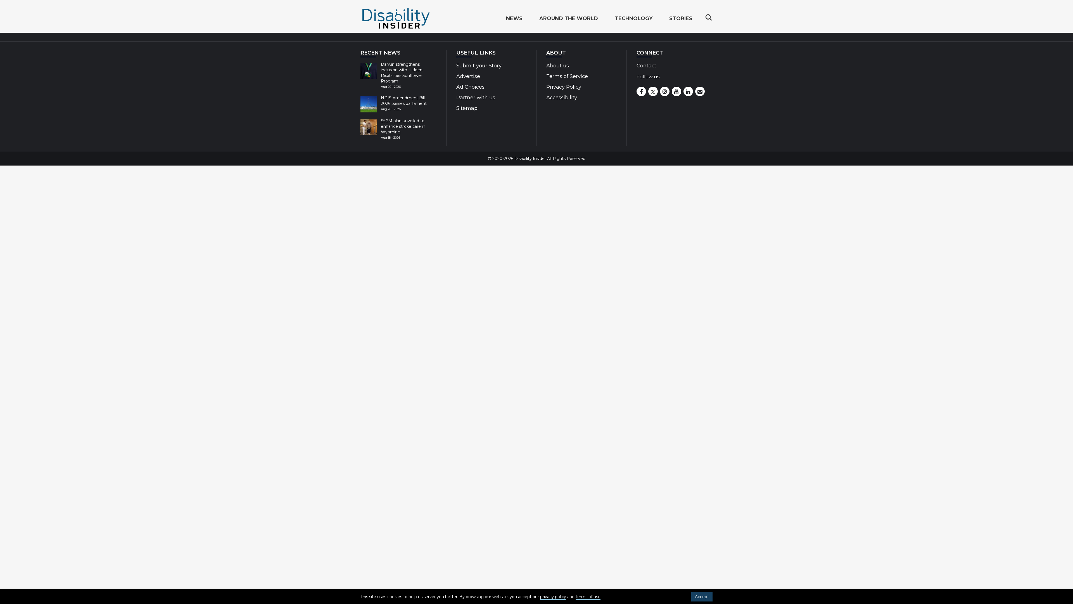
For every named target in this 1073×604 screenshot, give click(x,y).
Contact (646, 66)
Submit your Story (479, 66)
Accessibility (561, 98)
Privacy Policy (563, 87)
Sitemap (467, 108)
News (514, 18)
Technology (633, 18)
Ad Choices (470, 87)
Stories (680, 18)
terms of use (588, 596)
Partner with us (475, 98)
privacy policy (553, 596)
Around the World (568, 18)
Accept (702, 596)
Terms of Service (567, 76)
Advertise (468, 76)
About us (557, 66)
